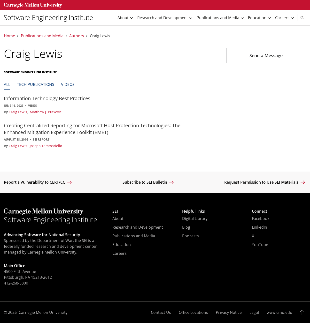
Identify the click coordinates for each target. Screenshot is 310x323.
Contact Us (161, 312)
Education (121, 244)
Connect (259, 211)
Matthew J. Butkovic (46, 112)
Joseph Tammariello (46, 145)
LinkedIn (259, 227)
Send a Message (266, 55)
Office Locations (193, 312)
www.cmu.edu (279, 312)
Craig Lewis (18, 112)
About (118, 218)
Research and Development (137, 227)
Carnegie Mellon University (43, 312)
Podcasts (190, 236)
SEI (115, 211)
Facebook (260, 218)
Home (9, 35)
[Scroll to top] (303, 312)
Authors (76, 35)
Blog (186, 227)
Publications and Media (42, 35)
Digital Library (195, 218)
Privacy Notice (229, 312)
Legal (254, 312)
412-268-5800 (16, 283)
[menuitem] (50, 17)
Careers (119, 253)
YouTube (260, 244)
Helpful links (193, 211)
